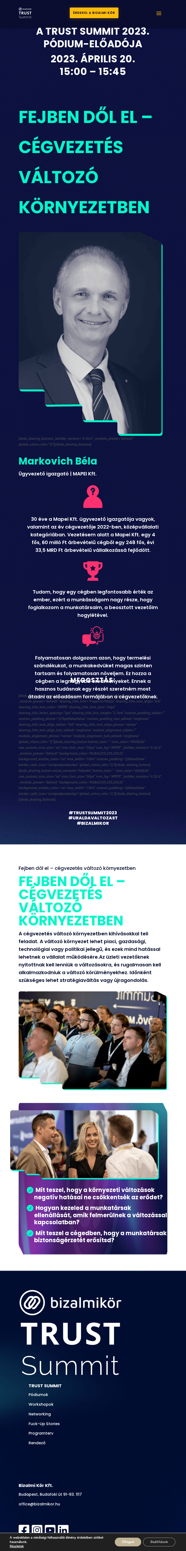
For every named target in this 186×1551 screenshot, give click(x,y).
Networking (40, 1414)
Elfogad (128, 1542)
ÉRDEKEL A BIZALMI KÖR (94, 13)
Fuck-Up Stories (44, 1424)
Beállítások (159, 1542)
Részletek (17, 1546)
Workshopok (41, 1404)
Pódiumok (38, 1394)
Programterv (41, 1433)
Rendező (37, 1443)
